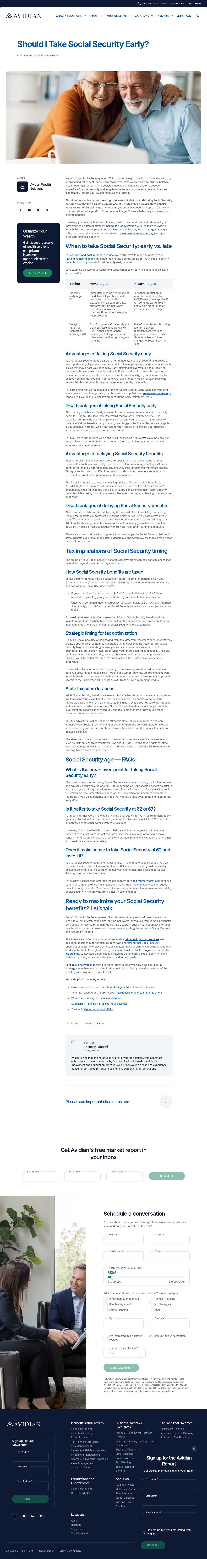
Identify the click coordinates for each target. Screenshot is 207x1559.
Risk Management (81, 1446)
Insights (163, 15)
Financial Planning (82, 1428)
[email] (38, 210)
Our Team (121, 1506)
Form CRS (28, 1550)
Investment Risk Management (88, 1450)
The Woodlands (80, 1533)
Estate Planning (80, 1437)
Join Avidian (177, 3)
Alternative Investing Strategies (89, 1459)
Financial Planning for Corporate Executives (135, 1443)
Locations (141, 15)
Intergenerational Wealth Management (139, 992)
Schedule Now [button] (120, 1367)
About (94, 15)
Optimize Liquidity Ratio (98, 1009)
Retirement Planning (94, 1023)
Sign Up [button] (152, 1545)
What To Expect (125, 1497)
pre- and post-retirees (88, 255)
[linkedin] (29, 210)
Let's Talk (184, 15)
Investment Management (85, 1454)
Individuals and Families (87, 1423)
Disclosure (12, 1550)
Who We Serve (116, 15)
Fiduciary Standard (127, 1493)
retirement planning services (142, 939)
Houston (128, 950)
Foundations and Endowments (82, 1481)
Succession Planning (128, 1458)
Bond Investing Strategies (109, 987)
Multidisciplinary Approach (131, 1489)
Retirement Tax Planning (174, 1437)
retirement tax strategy (157, 393)
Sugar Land (151, 950)
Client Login (194, 3)
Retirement (73, 1023)
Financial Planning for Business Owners (134, 1435)
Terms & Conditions (69, 1550)
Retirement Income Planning (176, 1433)
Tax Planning (123, 1462)
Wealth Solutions (69, 15)
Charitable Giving (81, 1467)
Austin (138, 950)
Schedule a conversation (121, 226)
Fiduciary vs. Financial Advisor (102, 998)
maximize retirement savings (137, 233)
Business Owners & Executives (129, 1425)
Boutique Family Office (129, 1484)
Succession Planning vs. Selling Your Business (99, 1003)
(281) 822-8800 (159, 3)
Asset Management (82, 1463)
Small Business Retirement (131, 1453)
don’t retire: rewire (142, 880)
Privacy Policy (167, 1391)
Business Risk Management (132, 1449)
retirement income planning (82, 258)
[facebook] (20, 210)
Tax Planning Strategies (85, 1441)
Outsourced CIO (80, 1493)
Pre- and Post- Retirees (176, 1423)
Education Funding (82, 1433)
